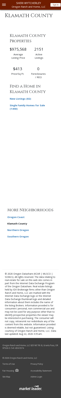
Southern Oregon (18, 236)
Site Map (6, 377)
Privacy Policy (37, 364)
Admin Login (36, 377)
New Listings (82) (20, 98)
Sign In (56, 4)
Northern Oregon (18, 230)
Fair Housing (8, 370)
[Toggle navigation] (4, 5)
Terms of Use (8, 364)
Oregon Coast (16, 217)
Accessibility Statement (41, 371)
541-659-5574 (17, 348)
